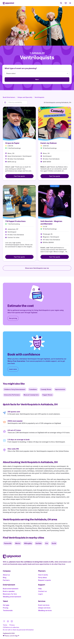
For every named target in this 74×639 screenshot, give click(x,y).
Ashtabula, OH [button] (38, 53)
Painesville (7, 543)
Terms (5, 625)
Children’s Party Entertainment (14, 389)
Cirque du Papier (12, 143)
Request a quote (44, 580)
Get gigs (6, 605)
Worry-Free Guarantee (16, 361)
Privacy (12, 625)
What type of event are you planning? (21, 68)
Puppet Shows (47, 395)
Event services (43, 605)
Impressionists (60, 389)
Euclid (54, 543)
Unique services (44, 608)
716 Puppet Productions (15, 221)
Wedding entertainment (12, 597)
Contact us (42, 591)
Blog (4, 577)
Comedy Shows (46, 389)
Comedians (33, 389)
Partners (6, 580)
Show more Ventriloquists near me (37, 268)
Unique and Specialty (25, 97)
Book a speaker (9, 591)
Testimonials (8, 610)
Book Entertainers (9, 97)
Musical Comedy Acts (31, 395)
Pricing (5, 608)
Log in (40, 594)
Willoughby (28, 543)
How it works (43, 575)
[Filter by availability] (17, 102)
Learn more (13, 369)
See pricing (13, 318)
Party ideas (42, 577)
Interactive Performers (12, 395)
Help (40, 589)
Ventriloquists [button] (37, 57)
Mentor (17, 543)
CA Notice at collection (11, 627)
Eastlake (39, 543)
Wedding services (45, 610)
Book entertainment (10, 589)
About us (6, 575)
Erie (46, 543)
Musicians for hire (10, 594)
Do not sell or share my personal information (18, 630)
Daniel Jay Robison (48, 143)
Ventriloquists (39, 97)
